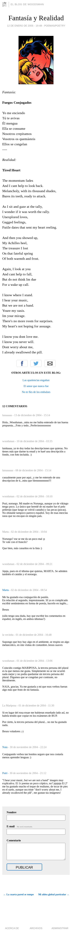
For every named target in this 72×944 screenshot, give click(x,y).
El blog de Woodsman (27, 4)
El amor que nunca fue (36, 386)
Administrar (60, 928)
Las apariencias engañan (36, 380)
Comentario (14, 840)
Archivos (36, 928)
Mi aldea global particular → (53, 894)
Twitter (36, 363)
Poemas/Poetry (54, 25)
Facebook (22, 363)
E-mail (20, 826)
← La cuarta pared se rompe (18, 894)
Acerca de (12, 928)
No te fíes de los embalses (36, 392)
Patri (5, 773)
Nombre (11, 812)
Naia (5, 747)
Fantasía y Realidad (36, 18)
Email (50, 363)
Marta (5, 590)
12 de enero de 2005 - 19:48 (24, 25)
